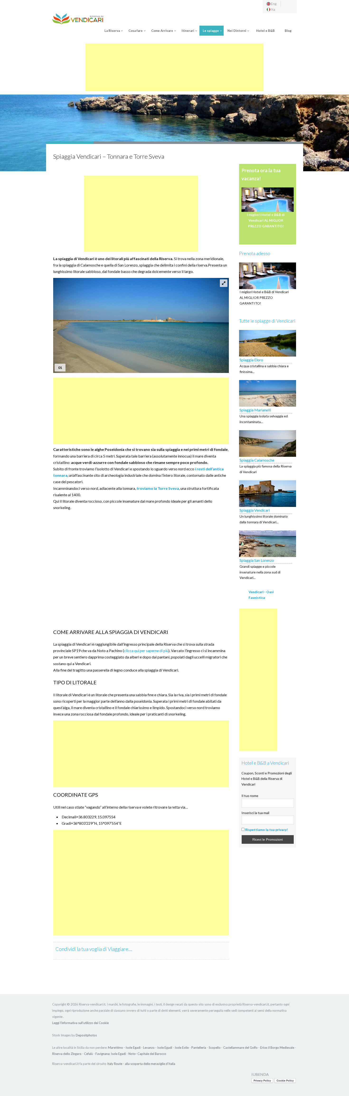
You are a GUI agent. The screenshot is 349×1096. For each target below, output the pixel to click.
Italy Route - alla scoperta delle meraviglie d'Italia (141, 1064)
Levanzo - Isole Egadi (157, 1047)
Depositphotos (86, 1035)
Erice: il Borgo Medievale (277, 1047)
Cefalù (88, 1054)
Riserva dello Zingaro (66, 1054)
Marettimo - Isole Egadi (124, 1047)
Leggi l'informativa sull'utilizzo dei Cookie (80, 1023)
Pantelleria (198, 1047)
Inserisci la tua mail (255, 813)
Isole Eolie (182, 1047)
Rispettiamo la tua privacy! (266, 830)
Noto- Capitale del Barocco (147, 1054)
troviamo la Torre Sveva (158, 488)
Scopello (215, 1047)
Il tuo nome (249, 796)
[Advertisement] (174, 67)
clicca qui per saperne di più (146, 650)
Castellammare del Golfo (240, 1047)
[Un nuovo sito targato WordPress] (77, 18)
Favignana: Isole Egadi (110, 1054)
